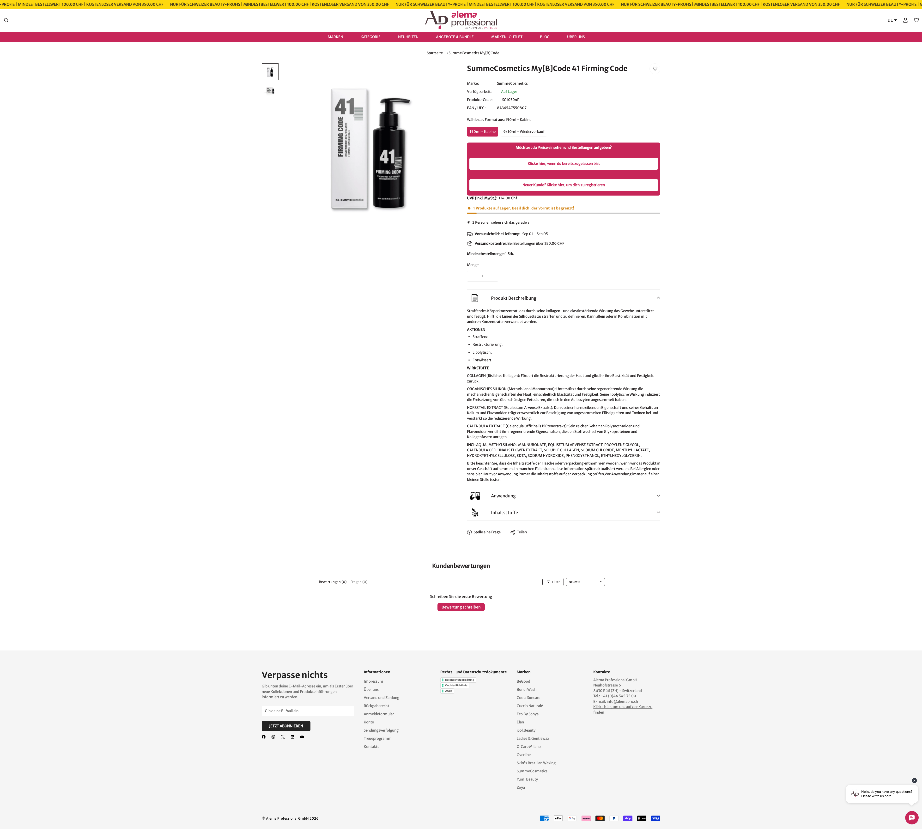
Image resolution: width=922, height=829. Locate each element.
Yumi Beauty (527, 779)
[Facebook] (264, 737)
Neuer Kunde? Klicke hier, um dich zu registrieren (563, 185)
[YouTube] (302, 737)
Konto (369, 722)
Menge (473, 264)
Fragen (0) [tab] (359, 582)
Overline (524, 754)
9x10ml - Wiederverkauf (524, 131)
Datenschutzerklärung (459, 679)
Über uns (371, 689)
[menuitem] (340, 36)
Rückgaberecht (376, 706)
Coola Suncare (528, 697)
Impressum (373, 681)
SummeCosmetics (512, 83)
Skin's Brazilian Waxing (536, 763)
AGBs (448, 690)
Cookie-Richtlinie (456, 685)
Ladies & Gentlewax (533, 738)
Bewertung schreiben (461, 607)
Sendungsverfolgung (381, 730)
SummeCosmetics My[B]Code (474, 53)
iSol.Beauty (526, 730)
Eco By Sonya (528, 714)
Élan (520, 722)
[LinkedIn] (292, 737)
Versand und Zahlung (381, 697)
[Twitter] (283, 737)
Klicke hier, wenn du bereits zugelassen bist (564, 163)
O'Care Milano (529, 746)
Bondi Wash (527, 689)
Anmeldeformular (379, 714)
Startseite (435, 53)
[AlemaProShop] (461, 20)
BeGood (523, 681)
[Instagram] (273, 737)
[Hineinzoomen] (444, 73)
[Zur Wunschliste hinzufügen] (654, 68)
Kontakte (371, 746)
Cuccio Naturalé (530, 706)
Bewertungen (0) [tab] (333, 582)
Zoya (521, 787)
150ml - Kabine (483, 131)
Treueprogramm (378, 738)
